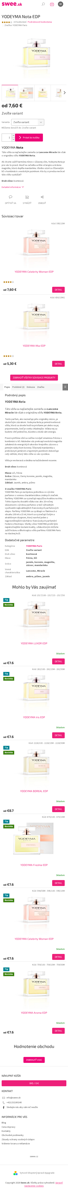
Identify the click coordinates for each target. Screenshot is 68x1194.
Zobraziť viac (34, 1059)
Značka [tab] (40, 387)
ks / (34, 1083)
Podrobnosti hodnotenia (40, 22)
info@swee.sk (14, 1097)
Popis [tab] (7, 387)
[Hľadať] (43, 4)
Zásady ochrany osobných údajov (18, 1139)
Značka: (15, 25)
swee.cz (34, 1156)
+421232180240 (14, 1102)
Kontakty (6, 1131)
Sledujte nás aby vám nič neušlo (22, 1107)
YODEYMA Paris (34, 546)
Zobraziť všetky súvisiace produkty (34, 377)
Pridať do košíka (31, 137)
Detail (58, 289)
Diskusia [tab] (31, 387)
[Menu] (60, 4)
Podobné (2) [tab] (18, 387)
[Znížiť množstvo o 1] (13, 139)
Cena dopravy (8, 1127)
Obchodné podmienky (13, 1135)
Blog (4, 1122)
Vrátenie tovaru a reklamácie (16, 1143)
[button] (34, 661)
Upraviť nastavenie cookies (43, 1184)
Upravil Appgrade (45, 1173)
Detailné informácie (11, 187)
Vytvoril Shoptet (28, 1173)
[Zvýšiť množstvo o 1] (13, 136)
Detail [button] (58, 661)
